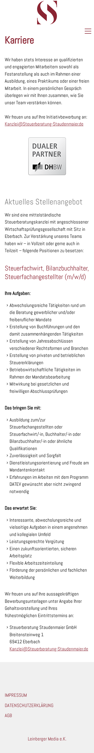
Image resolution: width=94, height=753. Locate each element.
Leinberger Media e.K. (47, 739)
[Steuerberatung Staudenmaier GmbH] (47, 12)
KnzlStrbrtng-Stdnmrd (43, 124)
